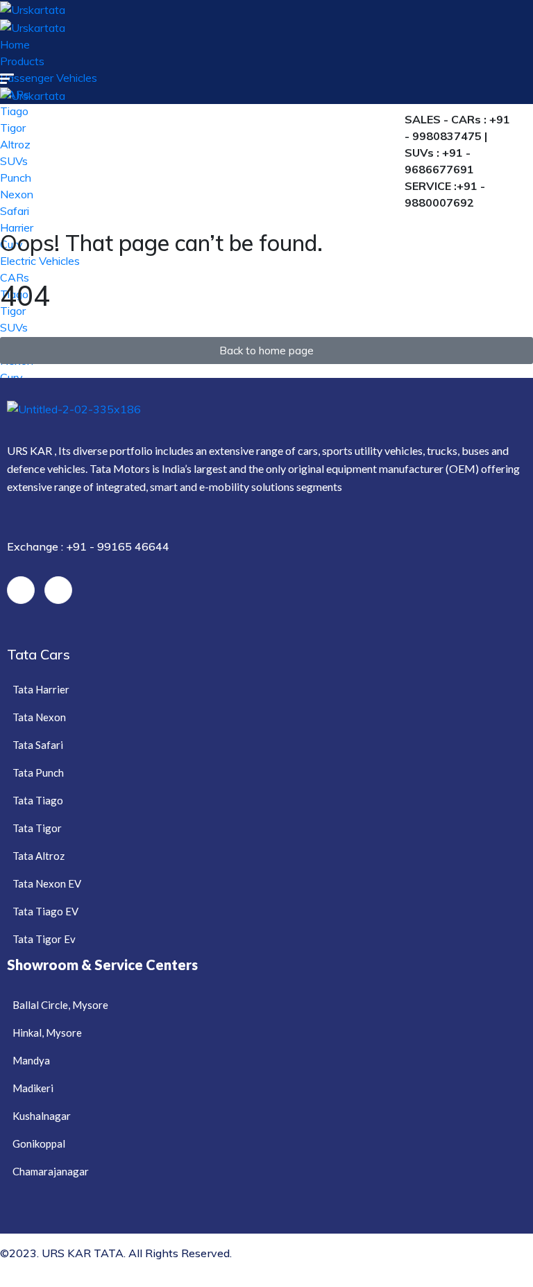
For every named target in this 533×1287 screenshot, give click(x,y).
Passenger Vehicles (48, 78)
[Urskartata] (32, 8)
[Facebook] (21, 590)
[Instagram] (58, 590)
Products (22, 61)
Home (15, 44)
